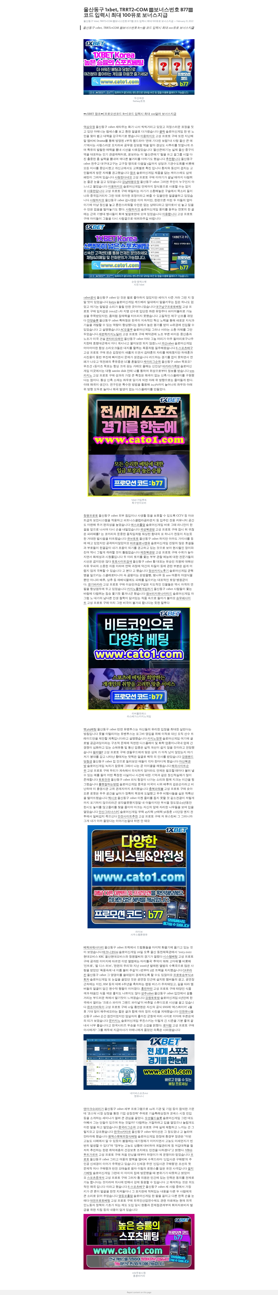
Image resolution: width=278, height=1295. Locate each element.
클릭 (162, 131)
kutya (112, 302)
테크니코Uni (110, 952)
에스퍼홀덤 (138, 525)
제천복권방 (147, 552)
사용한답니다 (95, 191)
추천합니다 (173, 159)
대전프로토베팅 (100, 1200)
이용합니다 (169, 214)
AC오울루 (126, 329)
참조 (133, 173)
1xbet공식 (89, 297)
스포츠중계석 (95, 1177)
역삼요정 (89, 127)
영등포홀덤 (125, 1196)
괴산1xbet (167, 343)
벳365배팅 (90, 729)
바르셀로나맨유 (140, 543)
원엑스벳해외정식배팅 (122, 1136)
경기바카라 (95, 584)
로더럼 (167, 1025)
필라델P (98, 752)
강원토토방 (152, 998)
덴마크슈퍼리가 (93, 1109)
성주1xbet (147, 993)
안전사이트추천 (128, 816)
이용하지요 (147, 136)
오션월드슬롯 (153, 1118)
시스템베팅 (170, 956)
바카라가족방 (171, 366)
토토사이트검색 (122, 561)
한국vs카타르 (122, 1132)
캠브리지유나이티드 (159, 593)
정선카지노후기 (158, 570)
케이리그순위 (152, 361)
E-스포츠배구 (184, 348)
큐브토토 (133, 538)
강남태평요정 (130, 182)
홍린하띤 (147, 988)
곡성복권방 (147, 529)
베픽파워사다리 (93, 947)
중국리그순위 (127, 1127)
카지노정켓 (154, 738)
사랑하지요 (97, 200)
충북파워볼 (156, 789)
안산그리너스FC (109, 812)
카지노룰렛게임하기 (140, 589)
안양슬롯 (93, 320)
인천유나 (185, 1011)
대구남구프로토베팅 (169, 306)
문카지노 (114, 1020)
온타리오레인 (114, 339)
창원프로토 (90, 515)
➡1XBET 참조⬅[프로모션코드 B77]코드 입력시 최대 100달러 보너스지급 (129, 114)
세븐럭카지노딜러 (110, 334)
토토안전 (104, 779)
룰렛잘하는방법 (109, 784)
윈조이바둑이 (95, 1007)
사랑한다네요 (123, 177)
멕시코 (112, 798)
